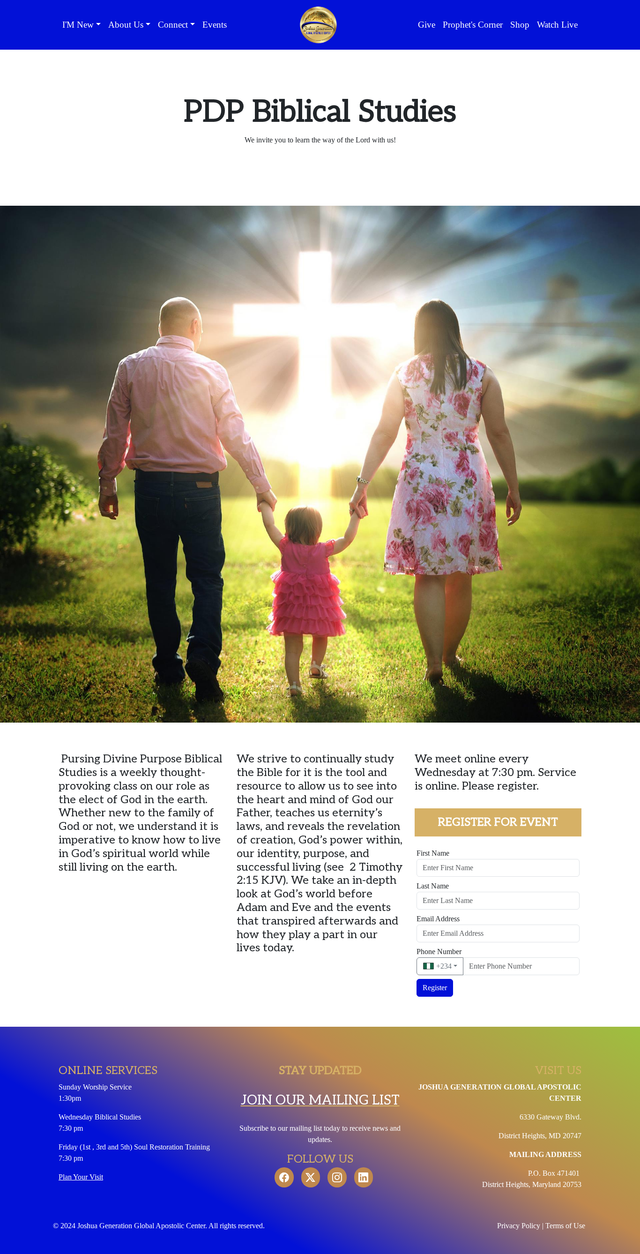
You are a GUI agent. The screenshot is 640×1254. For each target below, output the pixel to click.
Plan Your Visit (81, 1177)
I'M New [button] (78, 25)
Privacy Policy (518, 1226)
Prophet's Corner (473, 25)
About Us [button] (125, 25)
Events (214, 25)
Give (426, 25)
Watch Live (557, 25)
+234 (443, 966)
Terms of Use (566, 1226)
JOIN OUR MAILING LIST (320, 1100)
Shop (519, 25)
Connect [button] (173, 25)
